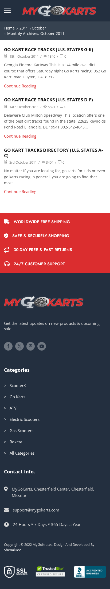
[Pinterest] (30, 346)
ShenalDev (12, 549)
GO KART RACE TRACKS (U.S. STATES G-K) (48, 49)
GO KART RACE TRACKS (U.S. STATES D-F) (48, 100)
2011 (23, 28)
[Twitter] (19, 346)
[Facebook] (8, 346)
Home (9, 28)
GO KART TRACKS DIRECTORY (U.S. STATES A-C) (53, 153)
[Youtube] (41, 346)
